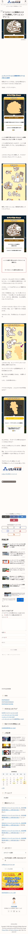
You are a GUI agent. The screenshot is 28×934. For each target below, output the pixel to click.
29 (24, 783)
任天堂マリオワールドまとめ (9, 713)
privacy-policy (14, 924)
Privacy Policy (5, 930)
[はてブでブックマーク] (22, 516)
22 (24, 781)
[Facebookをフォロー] (20, 527)
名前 (3, 632)
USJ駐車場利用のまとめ (8, 728)
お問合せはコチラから (7, 864)
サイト (3, 642)
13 (17, 779)
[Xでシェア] (6, 516)
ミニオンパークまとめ (7, 717)
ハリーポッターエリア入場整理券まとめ (12, 719)
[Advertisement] (14, 55)
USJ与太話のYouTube (7, 704)
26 (14, 783)
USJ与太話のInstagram (8, 701)
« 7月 (3, 788)
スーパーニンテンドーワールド (9, 481)
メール (4, 637)
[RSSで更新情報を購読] (14, 534)
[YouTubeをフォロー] (20, 531)
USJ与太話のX (5, 699)
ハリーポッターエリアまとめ (9, 715)
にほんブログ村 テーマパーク (9, 474)
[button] (23, 868)
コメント (5, 617)
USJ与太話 (14, 906)
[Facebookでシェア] (14, 516)
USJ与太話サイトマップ (8, 892)
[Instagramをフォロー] (8, 531)
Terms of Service (14, 930)
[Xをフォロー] (8, 527)
